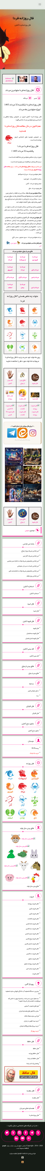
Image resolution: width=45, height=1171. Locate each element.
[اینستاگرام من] (19, 1133)
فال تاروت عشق (33, 958)
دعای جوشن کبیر (33, 690)
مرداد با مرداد (22, 268)
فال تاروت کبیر (34, 908)
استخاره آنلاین (34, 593)
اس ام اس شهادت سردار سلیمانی (28, 565)
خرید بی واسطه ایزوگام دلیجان (29, 1026)
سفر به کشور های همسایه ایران (29, 1011)
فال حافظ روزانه (10, 397)
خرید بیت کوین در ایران (31, 1021)
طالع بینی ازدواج (22, 381)
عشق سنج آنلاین (33, 730)
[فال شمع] (14, 475)
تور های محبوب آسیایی (31, 1006)
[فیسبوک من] (25, 1133)
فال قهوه (36, 628)
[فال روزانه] (14, 457)
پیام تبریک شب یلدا (32, 1063)
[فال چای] (32, 493)
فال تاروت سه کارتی (32, 928)
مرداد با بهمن (22, 286)
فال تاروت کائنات (22, 413)
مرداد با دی (35, 287)
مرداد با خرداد (10, 258)
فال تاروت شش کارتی (32, 943)
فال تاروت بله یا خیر (32, 968)
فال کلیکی (35, 713)
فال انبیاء (35, 398)
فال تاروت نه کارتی (33, 948)
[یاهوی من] (38, 1133)
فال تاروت (35, 973)
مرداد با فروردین (35, 258)
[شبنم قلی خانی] (9, 80)
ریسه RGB (35, 748)
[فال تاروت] (32, 457)
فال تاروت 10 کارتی (10, 413)
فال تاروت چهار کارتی (32, 933)
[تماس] (13, 1133)
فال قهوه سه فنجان (33, 633)
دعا (37, 695)
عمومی (27, 530)
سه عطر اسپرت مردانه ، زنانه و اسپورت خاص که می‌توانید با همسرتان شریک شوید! (24, 999)
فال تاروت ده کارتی (32, 953)
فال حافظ (36, 1048)
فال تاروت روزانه (35, 413)
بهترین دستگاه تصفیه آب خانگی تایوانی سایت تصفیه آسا (23, 992)
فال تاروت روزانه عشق (31, 963)
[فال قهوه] (32, 475)
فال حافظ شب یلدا (33, 1058)
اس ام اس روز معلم (33, 576)
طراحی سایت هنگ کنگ (31, 1015)
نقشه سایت (13, 1153)
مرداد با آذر (10, 277)
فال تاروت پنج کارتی (32, 938)
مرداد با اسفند (10, 286)
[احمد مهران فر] (36, 79)
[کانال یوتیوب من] (22, 1138)
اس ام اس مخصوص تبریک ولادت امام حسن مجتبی (23, 561)
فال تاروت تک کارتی (32, 923)
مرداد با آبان (23, 277)
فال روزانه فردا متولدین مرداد (19, 90)
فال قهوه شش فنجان (32, 638)
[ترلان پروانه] (22, 79)
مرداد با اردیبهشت (22, 258)
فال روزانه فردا (23, 18)
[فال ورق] (14, 493)
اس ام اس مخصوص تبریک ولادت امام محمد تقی (24, 570)
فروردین (14, 243)
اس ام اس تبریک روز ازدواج (30, 550)
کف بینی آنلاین (10, 381)
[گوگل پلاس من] (28, 1138)
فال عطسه (35, 1097)
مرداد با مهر (35, 277)
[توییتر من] (7, 1133)
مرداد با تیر (35, 269)
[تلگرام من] (32, 1133)
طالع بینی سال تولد (33, 886)
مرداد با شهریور (10, 268)
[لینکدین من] (16, 1138)
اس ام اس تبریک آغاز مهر (31, 556)
